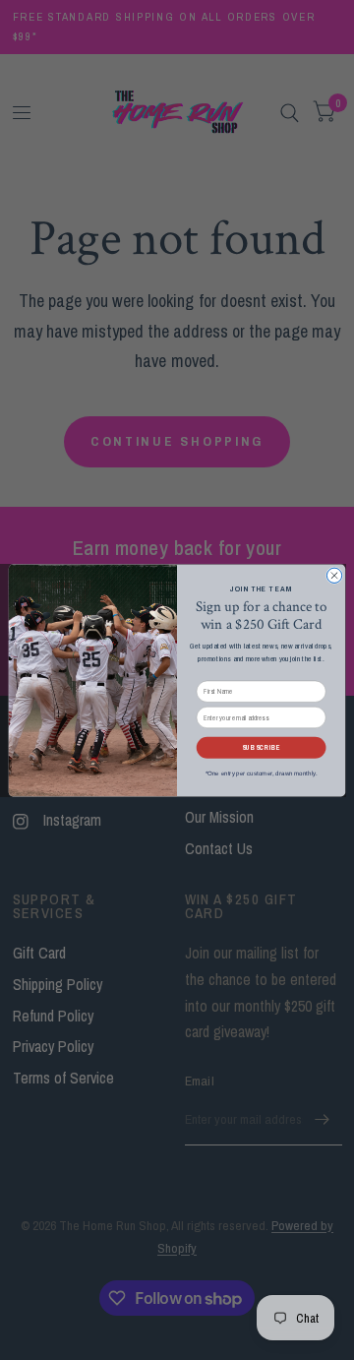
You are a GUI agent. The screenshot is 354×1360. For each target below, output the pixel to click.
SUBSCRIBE (261, 748)
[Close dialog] (333, 575)
